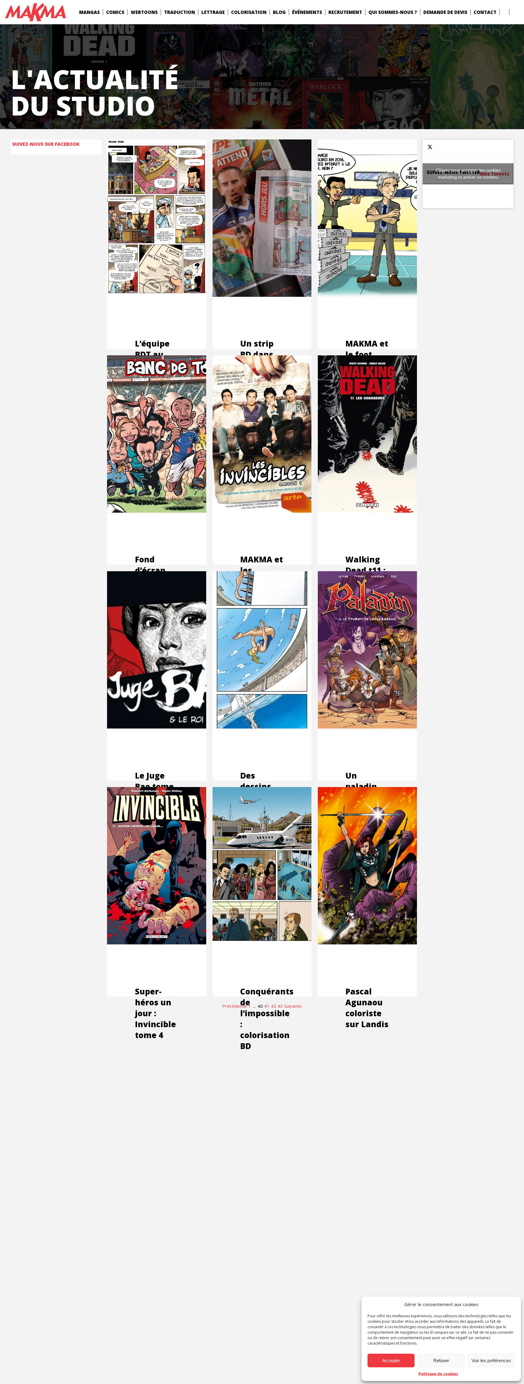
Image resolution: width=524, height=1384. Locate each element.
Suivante (293, 1006)
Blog (279, 12)
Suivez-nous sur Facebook (45, 144)
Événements (307, 12)
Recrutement (345, 12)
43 (280, 1006)
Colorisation (249, 12)
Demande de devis (445, 12)
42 (273, 1006)
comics (115, 12)
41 (267, 1006)
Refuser (441, 1360)
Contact (485, 12)
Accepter (391, 1360)
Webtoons (144, 12)
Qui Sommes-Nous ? (392, 12)
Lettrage (213, 12)
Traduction (179, 12)
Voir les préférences (491, 1360)
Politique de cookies (438, 1373)
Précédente (234, 1006)
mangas (89, 12)
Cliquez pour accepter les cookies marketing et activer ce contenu (468, 173)
